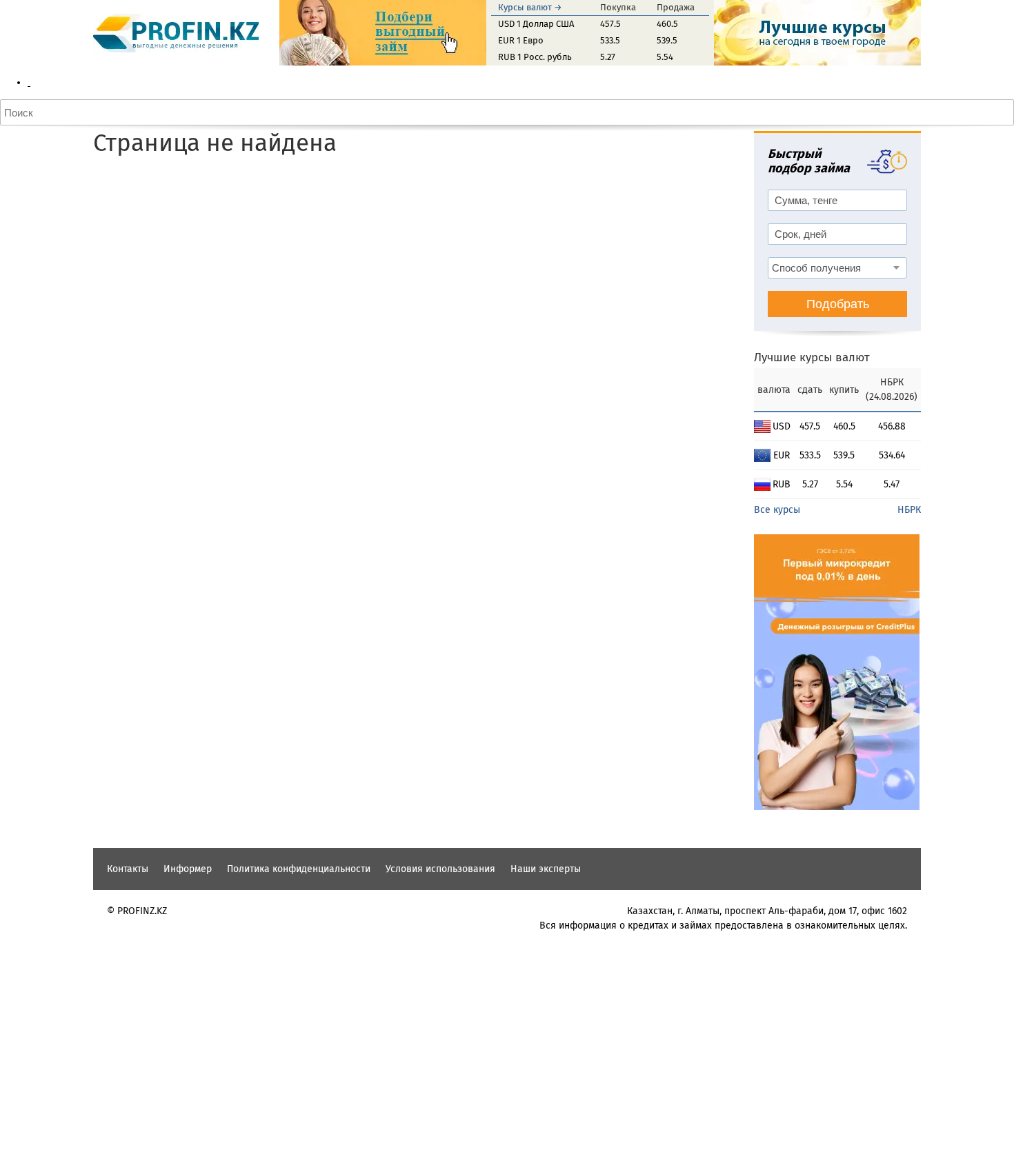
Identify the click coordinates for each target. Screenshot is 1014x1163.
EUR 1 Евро (521, 40)
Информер (187, 869)
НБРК (909, 510)
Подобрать (837, 304)
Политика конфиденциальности (298, 869)
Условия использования (440, 869)
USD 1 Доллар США (536, 24)
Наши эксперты (545, 869)
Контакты (127, 869)
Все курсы (777, 510)
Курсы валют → (530, 7)
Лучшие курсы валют (812, 357)
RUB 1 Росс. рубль (535, 57)
